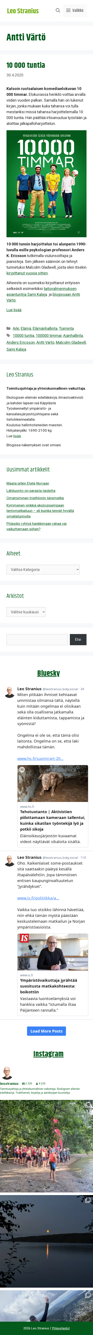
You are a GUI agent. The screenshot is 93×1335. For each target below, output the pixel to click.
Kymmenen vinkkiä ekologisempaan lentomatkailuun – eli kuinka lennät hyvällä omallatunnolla (40, 510)
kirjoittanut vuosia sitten (27, 273)
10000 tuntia (23, 335)
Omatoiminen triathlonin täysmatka (35, 498)
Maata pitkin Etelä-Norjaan (27, 483)
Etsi (78, 639)
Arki (16, 328)
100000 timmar (49, 335)
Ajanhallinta (73, 335)
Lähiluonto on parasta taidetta (30, 490)
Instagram (48, 1054)
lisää (17, 436)
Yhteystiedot (61, 1328)
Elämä (26, 328)
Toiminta (66, 328)
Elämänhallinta (45, 328)
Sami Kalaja (16, 349)
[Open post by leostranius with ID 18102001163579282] (46, 1146)
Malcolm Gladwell (71, 342)
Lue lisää (13, 310)
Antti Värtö (45, 342)
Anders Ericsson (20, 342)
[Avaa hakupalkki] (58, 10)
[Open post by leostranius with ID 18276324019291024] (46, 1241)
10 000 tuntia (25, 65)
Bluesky (48, 673)
